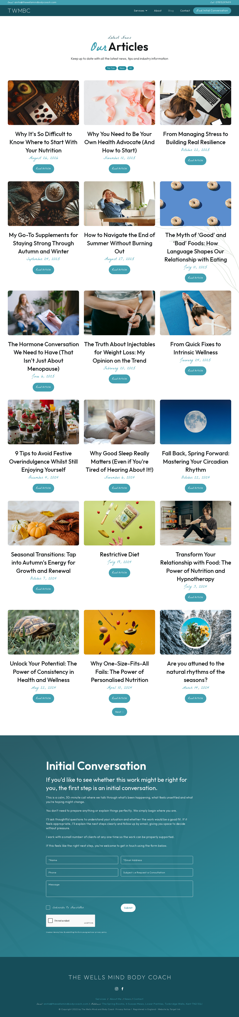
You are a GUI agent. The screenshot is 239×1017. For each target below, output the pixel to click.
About (158, 10)
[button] (141, 11)
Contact (185, 10)
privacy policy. (101, 932)
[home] (19, 10)
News (128, 998)
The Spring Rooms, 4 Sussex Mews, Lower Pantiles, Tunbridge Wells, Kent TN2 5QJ (152, 1003)
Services (101, 998)
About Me (115, 998)
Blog (171, 10)
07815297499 (223, 2)
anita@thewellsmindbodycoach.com (35, 2)
